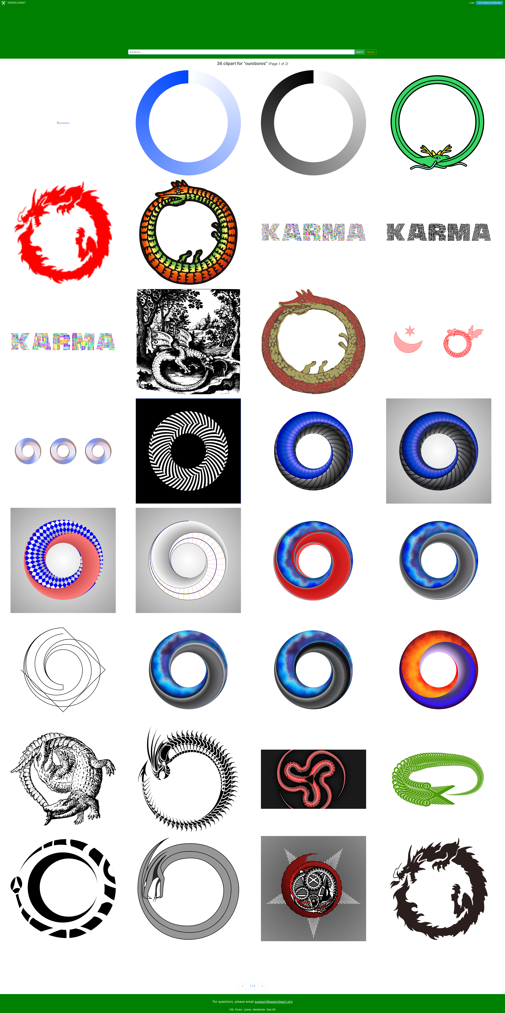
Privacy (238, 1009)
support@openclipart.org (273, 1002)
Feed (269, 1009)
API (273, 1009)
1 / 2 (252, 985)
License (247, 1009)
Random (371, 52)
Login (472, 2)
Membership (259, 1009)
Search (359, 52)
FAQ (232, 1009)
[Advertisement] (252, 27)
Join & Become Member (489, 2)
